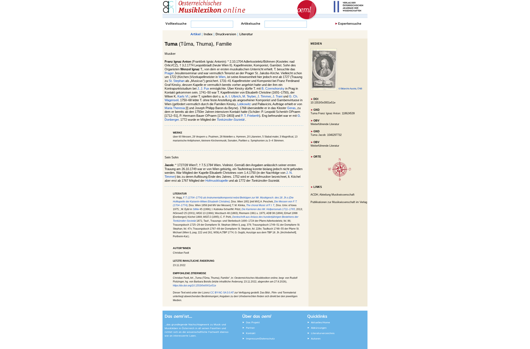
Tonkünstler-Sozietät (231, 119)
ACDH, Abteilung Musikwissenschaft (332, 194)
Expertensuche (349, 23)
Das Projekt (253, 322)
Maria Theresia (175, 108)
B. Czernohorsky (272, 88)
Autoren (315, 338)
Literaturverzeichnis (323, 333)
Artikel (195, 33)
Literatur (246, 33)
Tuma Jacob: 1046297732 (326, 134)
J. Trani (277, 96)
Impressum (252, 338)
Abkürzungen (318, 328)
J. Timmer (264, 96)
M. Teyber (249, 96)
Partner (250, 328)
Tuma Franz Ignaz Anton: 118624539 (333, 113)
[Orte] (339, 179)
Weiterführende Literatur (325, 124)
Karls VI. (183, 96)
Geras (291, 108)
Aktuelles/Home (320, 322)
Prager (169, 73)
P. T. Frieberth (250, 115)
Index (208, 33)
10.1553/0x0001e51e (323, 102)
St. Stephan (176, 81)
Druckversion (226, 33)
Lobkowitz (244, 104)
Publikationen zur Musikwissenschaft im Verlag (339, 202)
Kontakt (250, 333)
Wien (222, 77)
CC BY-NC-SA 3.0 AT (222, 292)
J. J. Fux (203, 88)
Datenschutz (267, 338)
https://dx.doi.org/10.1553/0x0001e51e (194, 285)
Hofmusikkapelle (216, 180)
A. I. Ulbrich (233, 96)
